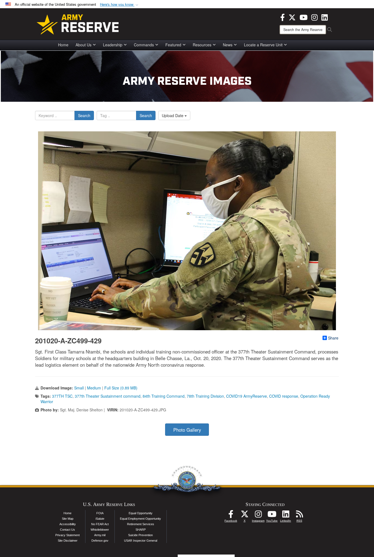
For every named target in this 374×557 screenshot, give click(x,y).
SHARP (141, 529)
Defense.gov (99, 540)
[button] (119, 4)
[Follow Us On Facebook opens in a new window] (231, 515)
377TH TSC (62, 396)
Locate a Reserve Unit (263, 44)
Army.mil (99, 535)
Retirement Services (140, 524)
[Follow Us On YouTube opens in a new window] (272, 515)
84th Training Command (164, 396)
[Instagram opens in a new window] (314, 16)
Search (84, 115)
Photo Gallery (187, 429)
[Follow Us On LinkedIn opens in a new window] (285, 515)
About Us (83, 44)
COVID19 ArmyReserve (246, 396)
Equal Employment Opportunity (140, 518)
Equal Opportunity (141, 513)
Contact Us (67, 529)
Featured (173, 44)
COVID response (283, 396)
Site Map (67, 518)
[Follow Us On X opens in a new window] (244, 515)
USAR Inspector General (140, 540)
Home (63, 44)
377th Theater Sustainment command (107, 396)
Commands (144, 44)
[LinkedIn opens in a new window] (324, 16)
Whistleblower (100, 529)
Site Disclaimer (67, 540)
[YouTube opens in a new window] (303, 16)
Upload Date (173, 115)
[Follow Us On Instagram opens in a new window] (258, 515)
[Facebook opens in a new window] (282, 16)
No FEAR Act (100, 524)
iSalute (100, 518)
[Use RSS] (299, 515)
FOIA (99, 513)
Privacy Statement (67, 535)
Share (333, 338)
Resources (202, 44)
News (227, 44)
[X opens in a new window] (292, 16)
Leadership (112, 44)
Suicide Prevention (140, 535)
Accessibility (67, 524)
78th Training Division (205, 396)
